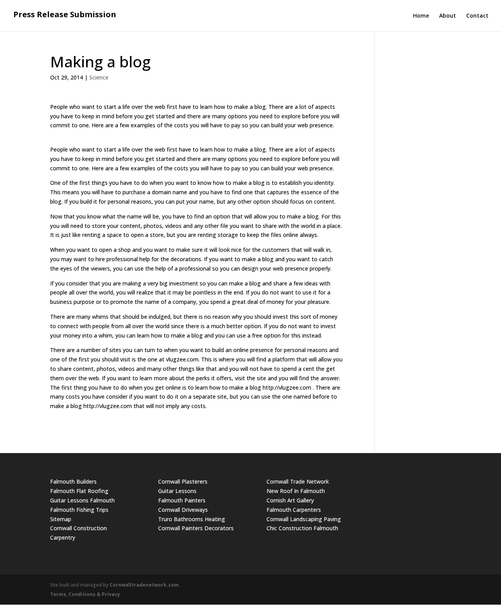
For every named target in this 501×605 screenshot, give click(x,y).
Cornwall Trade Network (298, 481)
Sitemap (60, 519)
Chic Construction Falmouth (302, 528)
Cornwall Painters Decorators (196, 528)
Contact (477, 16)
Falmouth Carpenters (294, 509)
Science (98, 77)
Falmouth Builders (73, 481)
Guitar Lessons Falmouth (82, 500)
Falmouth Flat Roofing (79, 491)
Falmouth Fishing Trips (79, 509)
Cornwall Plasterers (182, 481)
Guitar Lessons (177, 491)
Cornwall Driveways (183, 509)
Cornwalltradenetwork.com (144, 585)
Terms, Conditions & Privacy (85, 594)
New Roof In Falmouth (296, 491)
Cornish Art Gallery (290, 500)
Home (421, 16)
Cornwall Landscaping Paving (304, 519)
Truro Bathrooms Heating (191, 519)
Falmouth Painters (181, 500)
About (447, 16)
